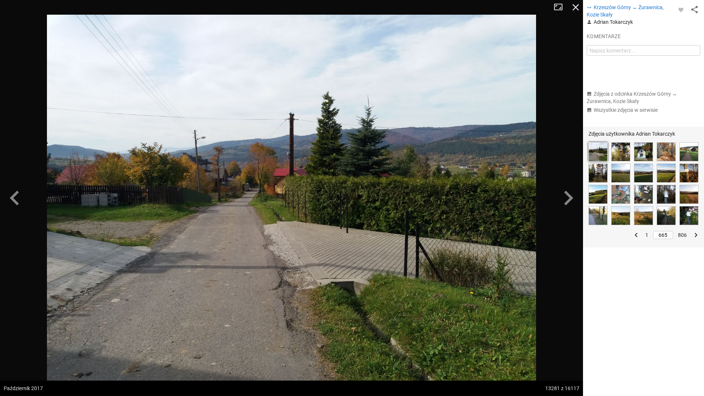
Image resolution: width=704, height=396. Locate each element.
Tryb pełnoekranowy (561, 7)
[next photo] (568, 198)
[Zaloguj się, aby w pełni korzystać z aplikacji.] (681, 9)
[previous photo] (14, 198)
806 (682, 235)
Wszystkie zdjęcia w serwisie (626, 110)
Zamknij (575, 7)
